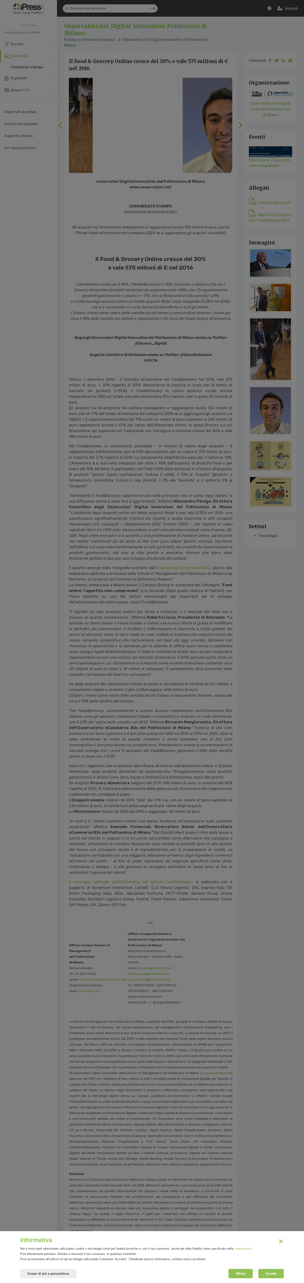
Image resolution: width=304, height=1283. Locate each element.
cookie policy (243, 1248)
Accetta (271, 1273)
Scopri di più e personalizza (48, 1273)
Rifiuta (240, 1273)
